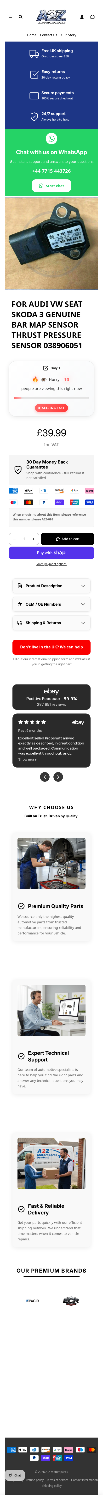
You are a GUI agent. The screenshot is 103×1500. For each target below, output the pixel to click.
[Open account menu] (82, 17)
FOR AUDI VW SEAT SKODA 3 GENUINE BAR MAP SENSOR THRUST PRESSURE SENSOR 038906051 (47, 324)
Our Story (68, 35)
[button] (27, 759)
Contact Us (48, 35)
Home (31, 35)
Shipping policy (52, 1486)
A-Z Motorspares (57, 1472)
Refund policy (35, 1480)
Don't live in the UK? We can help (51, 647)
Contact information (84, 1480)
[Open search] (20, 17)
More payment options (51, 564)
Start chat (55, 185)
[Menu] (10, 16)
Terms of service (57, 1480)
